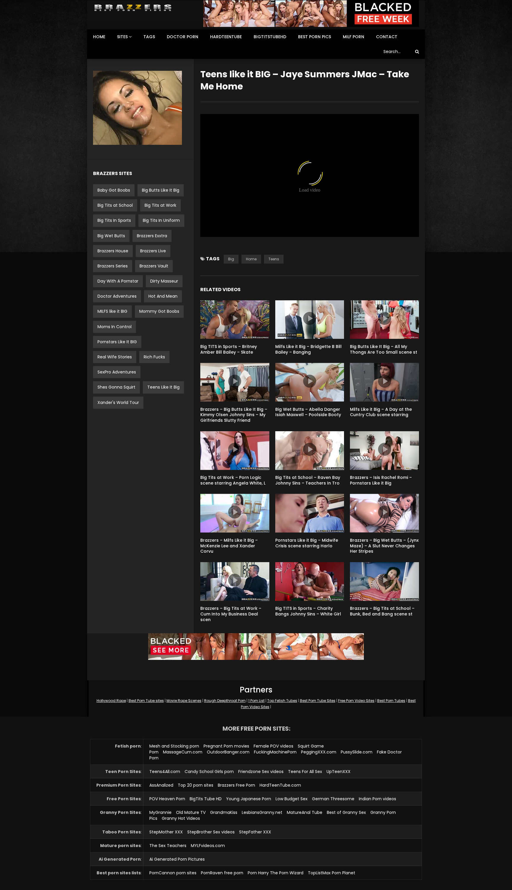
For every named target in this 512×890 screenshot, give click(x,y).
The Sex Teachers (167, 846)
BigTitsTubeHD (270, 37)
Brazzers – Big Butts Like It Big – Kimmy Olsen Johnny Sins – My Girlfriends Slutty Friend (233, 415)
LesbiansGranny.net (262, 812)
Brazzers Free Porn (236, 785)
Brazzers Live (153, 251)
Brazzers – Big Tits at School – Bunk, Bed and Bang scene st (382, 611)
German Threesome (333, 799)
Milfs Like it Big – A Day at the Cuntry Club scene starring (381, 412)
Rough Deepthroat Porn (225, 700)
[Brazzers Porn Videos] (133, 8)
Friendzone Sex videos (261, 771)
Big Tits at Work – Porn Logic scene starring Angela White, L (232, 480)
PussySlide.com (356, 752)
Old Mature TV (191, 812)
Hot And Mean (162, 296)
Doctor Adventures (117, 296)
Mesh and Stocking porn (174, 746)
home (251, 259)
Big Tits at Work (160, 205)
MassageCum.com (182, 752)
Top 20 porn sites (195, 785)
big (231, 259)
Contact (386, 37)
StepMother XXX (166, 832)
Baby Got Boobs (113, 190)
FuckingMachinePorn (275, 752)
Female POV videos (273, 746)
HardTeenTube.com (280, 785)
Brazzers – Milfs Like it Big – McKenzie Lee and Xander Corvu (229, 545)
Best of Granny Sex (346, 812)
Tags (149, 37)
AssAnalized (161, 785)
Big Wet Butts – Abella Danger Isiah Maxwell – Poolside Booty (308, 412)
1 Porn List (256, 700)
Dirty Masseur (164, 281)
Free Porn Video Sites (356, 700)
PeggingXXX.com (318, 752)
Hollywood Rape (111, 700)
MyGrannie (160, 812)
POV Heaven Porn (167, 799)
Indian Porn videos (377, 799)
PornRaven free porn (222, 873)
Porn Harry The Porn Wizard (275, 873)
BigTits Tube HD (206, 799)
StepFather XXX (255, 832)
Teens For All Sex (305, 771)
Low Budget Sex (292, 799)
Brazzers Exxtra (152, 236)
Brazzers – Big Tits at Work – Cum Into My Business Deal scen (230, 614)
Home (99, 37)
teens (273, 259)
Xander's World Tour (118, 402)
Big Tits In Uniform (161, 220)
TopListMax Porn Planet (331, 873)
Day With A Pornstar (117, 281)
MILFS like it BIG (112, 311)
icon (234, 318)
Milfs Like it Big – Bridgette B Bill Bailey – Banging (308, 349)
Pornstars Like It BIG (117, 342)
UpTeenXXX (339, 771)
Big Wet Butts (111, 236)
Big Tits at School (115, 205)
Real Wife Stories (114, 357)
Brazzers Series (112, 266)
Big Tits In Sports (114, 220)
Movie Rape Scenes (184, 700)
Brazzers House (112, 251)
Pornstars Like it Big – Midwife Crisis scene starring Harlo (306, 543)
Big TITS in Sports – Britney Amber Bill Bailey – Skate (228, 349)
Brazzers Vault (154, 266)
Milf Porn (353, 37)
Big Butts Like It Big (160, 190)
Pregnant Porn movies (226, 746)
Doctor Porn (182, 37)
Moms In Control (114, 327)
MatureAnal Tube (304, 812)
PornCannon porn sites (172, 873)
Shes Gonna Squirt (116, 387)
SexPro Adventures (116, 372)
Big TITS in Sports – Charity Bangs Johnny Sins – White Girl (308, 611)
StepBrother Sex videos (211, 832)
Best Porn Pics (314, 37)
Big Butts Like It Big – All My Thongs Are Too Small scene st (383, 349)
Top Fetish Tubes (282, 700)
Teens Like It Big (163, 387)
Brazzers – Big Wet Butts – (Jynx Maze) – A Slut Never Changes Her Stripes (384, 545)
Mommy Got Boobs (159, 311)
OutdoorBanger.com (228, 752)
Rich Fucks (154, 357)
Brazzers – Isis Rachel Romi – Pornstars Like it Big (381, 480)
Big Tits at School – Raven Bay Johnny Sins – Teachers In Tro (307, 480)
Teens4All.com (164, 771)
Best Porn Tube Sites (317, 700)
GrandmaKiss (223, 812)
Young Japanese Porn (248, 799)
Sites (122, 37)
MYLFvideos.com (208, 846)
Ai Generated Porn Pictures (177, 859)
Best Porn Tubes (391, 700)
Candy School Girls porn (209, 771)
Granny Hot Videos (181, 818)
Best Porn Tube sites (146, 700)
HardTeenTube (226, 37)
